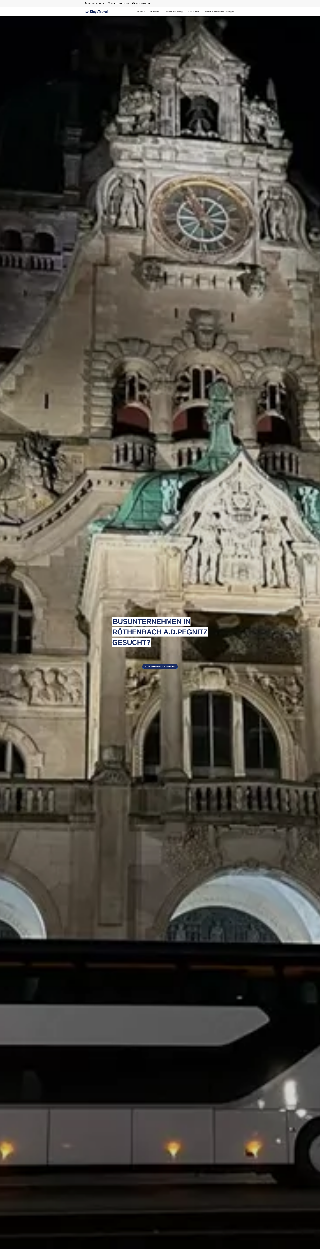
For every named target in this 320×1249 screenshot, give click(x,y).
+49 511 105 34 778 (96, 3)
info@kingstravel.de (120, 3)
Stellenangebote (143, 3)
